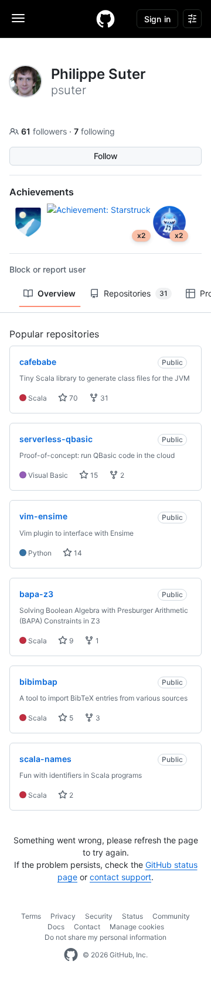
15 (93, 475)
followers (45, 131)
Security (99, 916)
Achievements (41, 192)
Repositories (136, 293)
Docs (55, 926)
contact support (120, 877)
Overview (57, 293)
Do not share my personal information (105, 937)
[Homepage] (105, 18)
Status (132, 916)
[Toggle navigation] (18, 18)
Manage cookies (137, 926)
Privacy (63, 916)
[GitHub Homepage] (71, 955)
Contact (87, 926)
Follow (106, 156)
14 (77, 553)
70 (72, 398)
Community (171, 916)
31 (103, 398)
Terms (31, 916)
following (94, 131)
